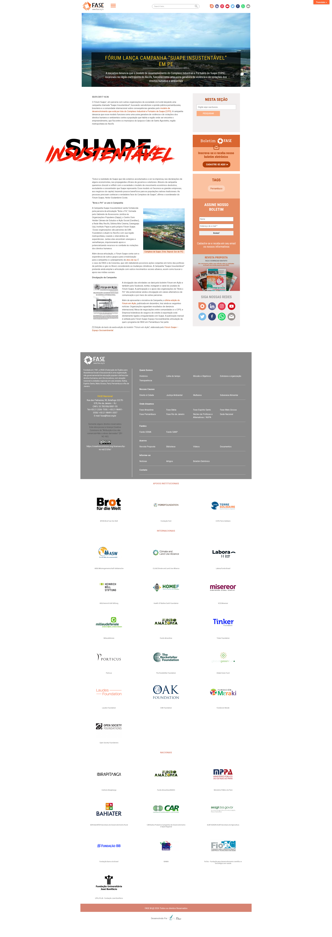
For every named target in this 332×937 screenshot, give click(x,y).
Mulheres (197, 395)
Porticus (109, 673)
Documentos (225, 446)
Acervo (143, 440)
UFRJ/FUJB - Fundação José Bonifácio (109, 898)
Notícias (143, 461)
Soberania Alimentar (229, 395)
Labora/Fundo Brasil (223, 568)
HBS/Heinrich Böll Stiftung (109, 603)
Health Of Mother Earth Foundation (166, 603)
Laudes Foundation (109, 708)
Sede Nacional (226, 414)
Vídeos (196, 446)
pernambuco (216, 188)
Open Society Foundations (109, 743)
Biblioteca (170, 446)
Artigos (169, 461)
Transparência (145, 380)
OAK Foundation (166, 708)
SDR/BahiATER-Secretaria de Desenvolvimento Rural (109, 825)
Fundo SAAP (172, 432)
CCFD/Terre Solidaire (223, 521)
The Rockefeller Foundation (166, 673)
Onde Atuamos (146, 404)
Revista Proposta (147, 446)
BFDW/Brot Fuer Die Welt (109, 521)
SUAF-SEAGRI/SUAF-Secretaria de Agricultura (223, 825)
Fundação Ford (166, 521)
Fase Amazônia (146, 410)
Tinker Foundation (223, 638)
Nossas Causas (147, 389)
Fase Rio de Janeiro (175, 414)
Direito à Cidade (146, 395)
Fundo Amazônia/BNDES (166, 790)
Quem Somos (146, 370)
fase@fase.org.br (108, 416)
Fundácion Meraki (223, 708)
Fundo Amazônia (166, 638)
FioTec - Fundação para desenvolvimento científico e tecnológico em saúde (223, 862)
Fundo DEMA (145, 432)
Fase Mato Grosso (228, 410)
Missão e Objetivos (202, 376)
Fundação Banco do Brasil (108, 861)
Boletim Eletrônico (201, 461)
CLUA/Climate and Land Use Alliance (166, 568)
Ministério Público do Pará (223, 790)
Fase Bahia (171, 410)
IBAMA (166, 861)
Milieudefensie (109, 638)
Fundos (143, 426)
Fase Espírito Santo (202, 410)
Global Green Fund (223, 673)
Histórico (143, 376)
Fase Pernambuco (147, 414)
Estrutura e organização (230, 376)
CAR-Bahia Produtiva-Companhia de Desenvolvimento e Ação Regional (166, 826)
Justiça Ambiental (174, 395)
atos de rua (131, 260)
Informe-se (145, 455)
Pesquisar (208, 113)
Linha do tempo (173, 376)
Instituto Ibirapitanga (109, 790)
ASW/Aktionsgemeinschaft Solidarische (109, 568)
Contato (143, 470)
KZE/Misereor (223, 603)
